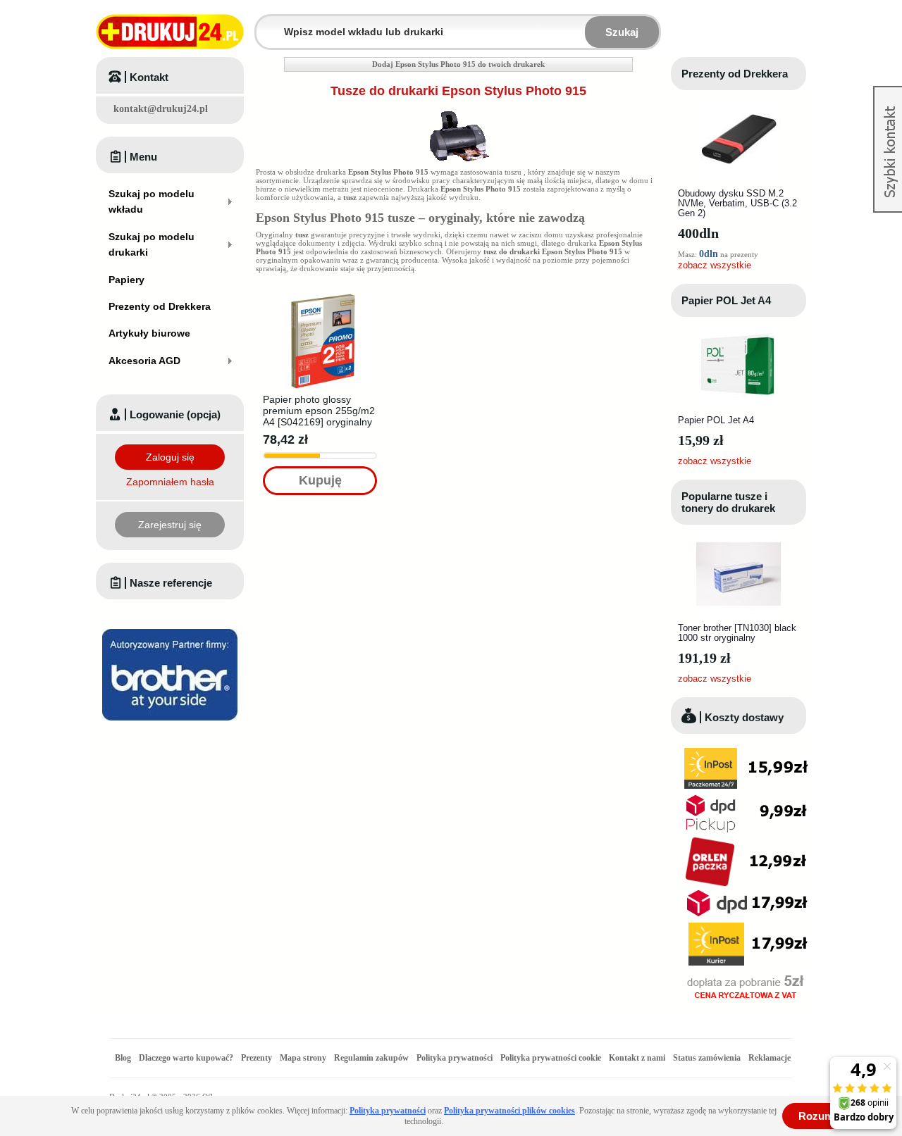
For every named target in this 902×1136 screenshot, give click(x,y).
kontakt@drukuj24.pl (160, 109)
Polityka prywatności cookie (550, 1058)
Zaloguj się (170, 457)
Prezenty (256, 1058)
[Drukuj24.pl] (170, 31)
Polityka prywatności (454, 1058)
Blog (123, 1058)
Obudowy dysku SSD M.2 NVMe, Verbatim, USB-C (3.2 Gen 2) (737, 203)
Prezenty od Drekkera (734, 74)
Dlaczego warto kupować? (186, 1058)
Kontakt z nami (637, 1058)
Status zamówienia (708, 1058)
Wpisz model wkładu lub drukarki (265, 23)
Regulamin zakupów (371, 1058)
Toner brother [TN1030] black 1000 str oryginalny (737, 633)
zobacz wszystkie (714, 265)
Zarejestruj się (170, 524)
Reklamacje (769, 1058)
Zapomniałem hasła (170, 481)
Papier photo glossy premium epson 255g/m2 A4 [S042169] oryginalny (319, 410)
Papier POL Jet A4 (726, 300)
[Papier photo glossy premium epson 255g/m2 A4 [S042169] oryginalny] (323, 298)
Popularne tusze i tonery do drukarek (728, 502)
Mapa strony (303, 1058)
